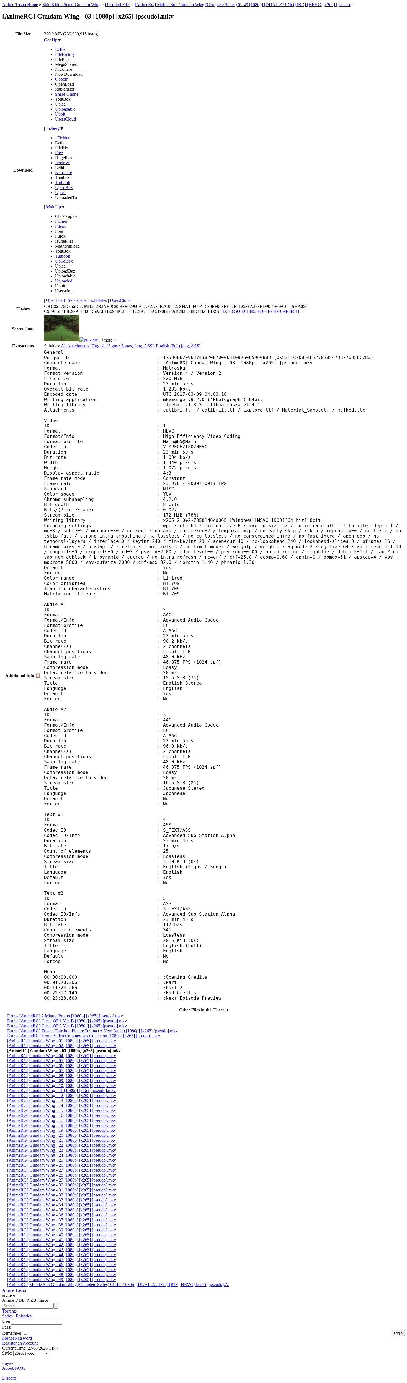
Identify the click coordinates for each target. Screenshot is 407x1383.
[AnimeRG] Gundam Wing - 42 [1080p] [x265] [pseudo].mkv (61, 1244)
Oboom (61, 79)
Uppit (60, 114)
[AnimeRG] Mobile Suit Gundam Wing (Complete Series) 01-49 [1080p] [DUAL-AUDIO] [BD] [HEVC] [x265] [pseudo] (243, 4)
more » (110, 339)
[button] (101, 339)
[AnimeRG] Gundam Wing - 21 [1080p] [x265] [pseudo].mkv (61, 1140)
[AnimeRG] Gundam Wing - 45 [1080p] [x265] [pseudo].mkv (61, 1259)
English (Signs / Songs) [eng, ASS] (123, 346)
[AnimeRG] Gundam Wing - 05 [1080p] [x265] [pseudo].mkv (61, 1060)
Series (7, 1316)
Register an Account (20, 1343)
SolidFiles (98, 300)
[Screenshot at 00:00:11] (61, 339)
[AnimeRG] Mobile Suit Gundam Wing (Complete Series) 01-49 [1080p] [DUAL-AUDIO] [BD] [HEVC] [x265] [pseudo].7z (118, 1284)
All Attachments (75, 346)
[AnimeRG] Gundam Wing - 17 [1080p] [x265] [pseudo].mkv (61, 1120)
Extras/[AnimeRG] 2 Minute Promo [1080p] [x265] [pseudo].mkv (65, 1015)
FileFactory (65, 54)
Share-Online (66, 94)
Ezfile (60, 49)
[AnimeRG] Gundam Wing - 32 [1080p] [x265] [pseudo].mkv (61, 1195)
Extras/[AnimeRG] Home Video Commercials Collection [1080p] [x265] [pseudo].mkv (83, 1035)
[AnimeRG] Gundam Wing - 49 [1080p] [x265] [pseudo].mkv (61, 1279)
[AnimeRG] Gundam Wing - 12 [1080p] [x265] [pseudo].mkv (61, 1095)
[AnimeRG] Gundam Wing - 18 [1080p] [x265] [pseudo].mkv (61, 1125)
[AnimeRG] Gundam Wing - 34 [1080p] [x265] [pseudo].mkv (61, 1205)
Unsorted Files (117, 4)
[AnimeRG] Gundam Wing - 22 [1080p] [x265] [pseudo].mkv (61, 1145)
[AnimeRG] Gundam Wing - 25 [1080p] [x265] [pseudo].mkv (61, 1160)
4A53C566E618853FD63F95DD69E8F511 (261, 311)
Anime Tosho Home (20, 4)
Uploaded (63, 281)
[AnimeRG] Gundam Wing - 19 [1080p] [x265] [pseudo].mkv (61, 1130)
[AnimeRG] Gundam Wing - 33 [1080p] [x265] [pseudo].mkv (61, 1200)
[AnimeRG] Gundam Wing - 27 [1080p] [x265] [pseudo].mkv (61, 1170)
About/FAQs (13, 1368)
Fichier (61, 221)
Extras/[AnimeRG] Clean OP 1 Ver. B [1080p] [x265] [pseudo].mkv (67, 1020)
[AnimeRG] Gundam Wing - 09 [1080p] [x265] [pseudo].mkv (61, 1080)
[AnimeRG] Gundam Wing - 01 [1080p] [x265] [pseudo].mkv (61, 1040)
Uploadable (65, 109)
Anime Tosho (14, 1290)
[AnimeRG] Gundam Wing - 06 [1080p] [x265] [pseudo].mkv (61, 1065)
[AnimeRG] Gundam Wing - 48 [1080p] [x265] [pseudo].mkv (61, 1274)
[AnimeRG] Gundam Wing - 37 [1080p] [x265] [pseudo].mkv (61, 1219)
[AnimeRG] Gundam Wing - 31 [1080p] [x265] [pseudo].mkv (61, 1190)
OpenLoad (55, 300)
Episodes (24, 1316)
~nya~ (8, 1363)
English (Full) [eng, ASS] (178, 346)
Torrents (9, 1311)
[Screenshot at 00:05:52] (88, 339)
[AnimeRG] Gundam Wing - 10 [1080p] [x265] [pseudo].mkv (61, 1085)
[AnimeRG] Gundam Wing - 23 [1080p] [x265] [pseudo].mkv (61, 1150)
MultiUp (53, 207)
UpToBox (64, 187)
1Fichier (62, 137)
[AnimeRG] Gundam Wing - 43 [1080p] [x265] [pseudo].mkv (61, 1249)
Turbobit (62, 182)
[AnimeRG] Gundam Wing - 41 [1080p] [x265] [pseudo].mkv (61, 1239)
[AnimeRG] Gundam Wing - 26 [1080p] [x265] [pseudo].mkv (61, 1165)
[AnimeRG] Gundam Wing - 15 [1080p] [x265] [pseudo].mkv (61, 1110)
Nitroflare (63, 172)
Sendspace (77, 300)
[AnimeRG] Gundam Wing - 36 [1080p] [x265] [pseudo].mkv (61, 1214)
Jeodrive (62, 162)
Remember (12, 1333)
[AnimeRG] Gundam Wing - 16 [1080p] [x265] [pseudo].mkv (61, 1115)
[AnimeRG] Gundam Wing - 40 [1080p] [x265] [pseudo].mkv (61, 1234)
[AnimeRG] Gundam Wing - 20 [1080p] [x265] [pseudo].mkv (61, 1135)
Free (59, 152)
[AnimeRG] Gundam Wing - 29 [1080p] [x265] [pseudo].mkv (61, 1180)
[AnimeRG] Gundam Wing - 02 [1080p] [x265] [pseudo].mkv (61, 1045)
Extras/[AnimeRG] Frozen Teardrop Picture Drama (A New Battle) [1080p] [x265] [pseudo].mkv (92, 1030)
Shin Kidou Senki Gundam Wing (71, 4)
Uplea (60, 192)
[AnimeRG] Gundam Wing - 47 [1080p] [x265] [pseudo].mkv (61, 1269)
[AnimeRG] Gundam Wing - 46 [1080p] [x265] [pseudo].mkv (61, 1264)
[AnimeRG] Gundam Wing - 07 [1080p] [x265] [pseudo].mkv (61, 1070)
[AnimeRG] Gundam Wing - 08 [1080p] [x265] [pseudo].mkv (61, 1075)
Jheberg (53, 128)
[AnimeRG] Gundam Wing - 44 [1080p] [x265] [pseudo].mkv (61, 1254)
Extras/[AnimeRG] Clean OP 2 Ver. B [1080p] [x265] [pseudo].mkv (67, 1025)
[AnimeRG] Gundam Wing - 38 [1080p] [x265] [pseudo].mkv (61, 1224)
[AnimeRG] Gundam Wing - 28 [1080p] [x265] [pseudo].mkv (61, 1175)
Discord (9, 1378)
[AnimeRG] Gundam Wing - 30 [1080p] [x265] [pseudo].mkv (61, 1185)
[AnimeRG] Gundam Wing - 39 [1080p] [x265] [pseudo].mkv (61, 1229)
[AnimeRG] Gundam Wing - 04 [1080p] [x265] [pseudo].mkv (61, 1055)
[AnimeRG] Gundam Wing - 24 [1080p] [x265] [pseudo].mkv (61, 1155)
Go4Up (50, 40)
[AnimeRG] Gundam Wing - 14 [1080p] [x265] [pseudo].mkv (61, 1105)
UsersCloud (65, 119)
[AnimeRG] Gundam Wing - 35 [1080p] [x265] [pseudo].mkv (61, 1209)
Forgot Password (17, 1338)
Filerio (60, 226)
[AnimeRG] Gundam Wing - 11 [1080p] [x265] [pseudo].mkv (61, 1090)
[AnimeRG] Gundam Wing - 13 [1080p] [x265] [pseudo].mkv (61, 1100)
